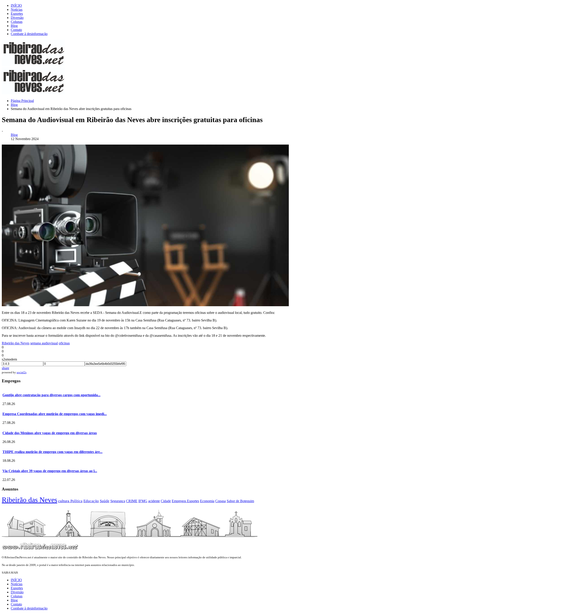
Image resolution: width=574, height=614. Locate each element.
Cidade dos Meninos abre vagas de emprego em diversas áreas (49, 433)
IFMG (142, 501)
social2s (21, 372)
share (5, 368)
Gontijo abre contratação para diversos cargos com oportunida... (51, 395)
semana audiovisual (44, 343)
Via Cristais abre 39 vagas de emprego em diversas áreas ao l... (49, 471)
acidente (154, 501)
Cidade (166, 501)
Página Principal (22, 101)
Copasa (220, 501)
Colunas (16, 22)
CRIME (131, 501)
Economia (207, 501)
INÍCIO (16, 5)
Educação (91, 501)
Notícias (16, 9)
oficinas (64, 343)
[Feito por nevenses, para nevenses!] (33, 65)
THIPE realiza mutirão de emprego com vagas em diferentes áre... (52, 452)
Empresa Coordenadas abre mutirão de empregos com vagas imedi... (54, 414)
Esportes (17, 13)
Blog (14, 26)
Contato (16, 30)
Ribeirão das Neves (15, 343)
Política (76, 501)
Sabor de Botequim (240, 501)
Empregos (179, 501)
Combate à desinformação (29, 34)
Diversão (17, 18)
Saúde (104, 501)
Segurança (117, 501)
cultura (64, 501)
